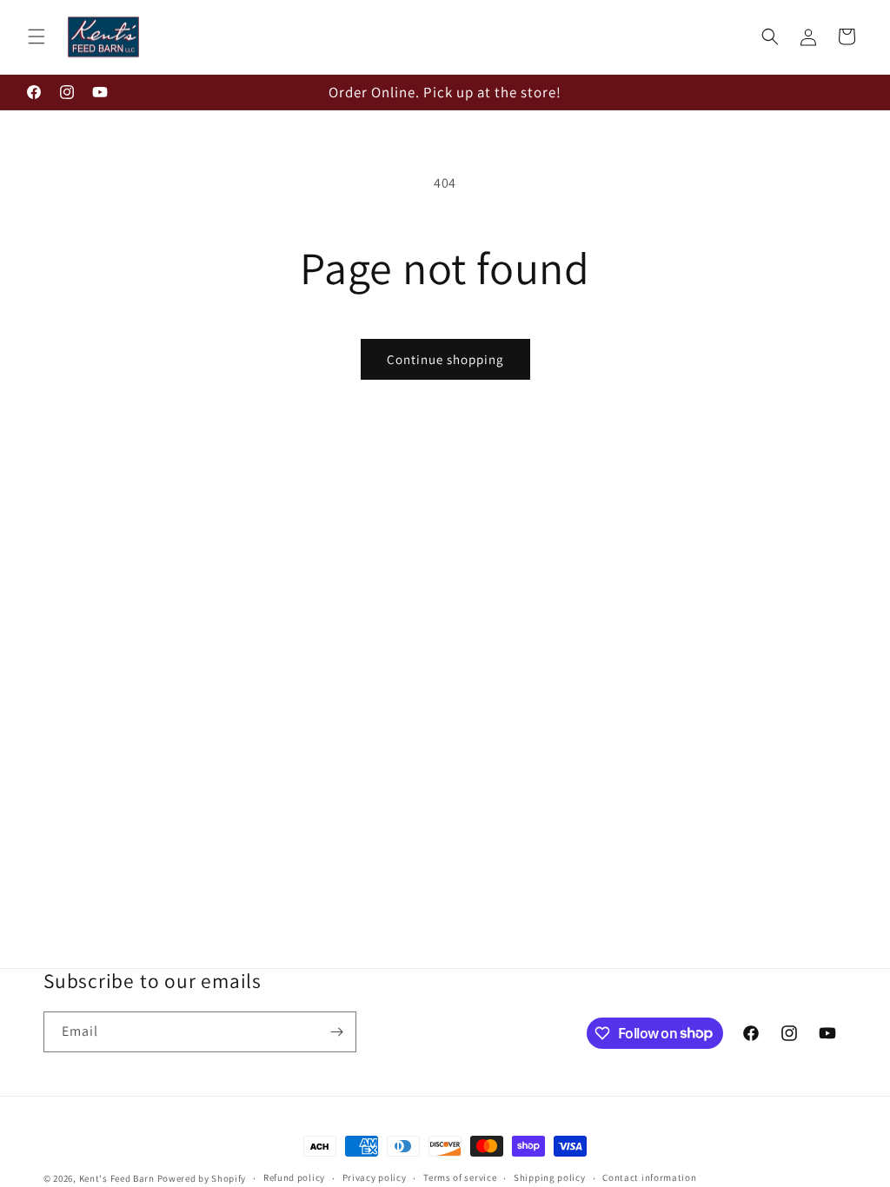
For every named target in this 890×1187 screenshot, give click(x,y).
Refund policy (294, 1177)
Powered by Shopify (202, 1178)
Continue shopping (445, 359)
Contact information (649, 1177)
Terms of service (459, 1177)
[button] (36, 36)
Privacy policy (374, 1177)
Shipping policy (550, 1177)
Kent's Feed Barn (117, 1178)
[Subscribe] (336, 1031)
